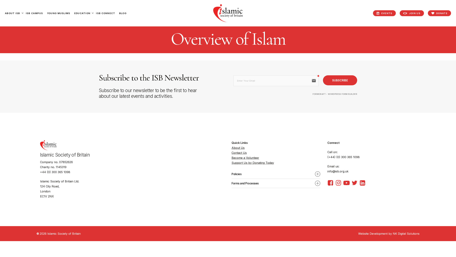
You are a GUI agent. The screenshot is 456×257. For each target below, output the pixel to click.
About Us (238, 148)
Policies (236, 174)
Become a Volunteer (245, 158)
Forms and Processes (245, 183)
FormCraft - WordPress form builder (335, 94)
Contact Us (239, 153)
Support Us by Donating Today (253, 163)
